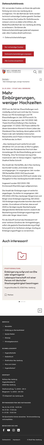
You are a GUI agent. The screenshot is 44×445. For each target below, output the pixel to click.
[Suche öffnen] (35, 72)
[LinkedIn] (18, 430)
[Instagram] (13, 430)
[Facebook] (3, 430)
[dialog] (22, 34)
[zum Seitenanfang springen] (40, 310)
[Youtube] (8, 430)
